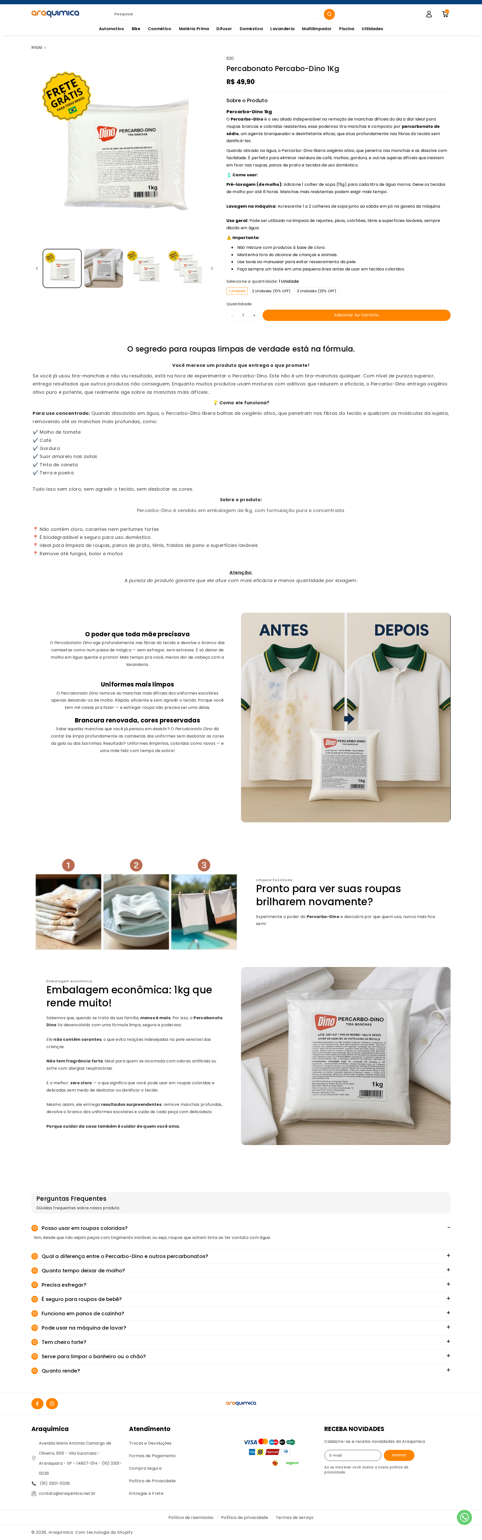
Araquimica (50, 1429)
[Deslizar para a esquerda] (36, 268)
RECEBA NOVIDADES (354, 1429)
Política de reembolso (190, 1517)
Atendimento (149, 1429)
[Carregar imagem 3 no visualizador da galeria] (145, 268)
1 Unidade (238, 291)
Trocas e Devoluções (150, 1443)
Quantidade (239, 304)
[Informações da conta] (429, 14)
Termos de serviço (295, 1517)
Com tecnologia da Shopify (104, 1532)
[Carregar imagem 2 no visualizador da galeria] (103, 268)
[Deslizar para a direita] (212, 268)
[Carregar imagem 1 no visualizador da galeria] (62, 268)
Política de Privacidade (152, 1481)
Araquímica (60, 1532)
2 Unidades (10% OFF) (272, 291)
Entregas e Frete (146, 1493)
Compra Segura (145, 1468)
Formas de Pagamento (152, 1456)
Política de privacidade (244, 1517)
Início (36, 47)
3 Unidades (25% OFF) (318, 291)
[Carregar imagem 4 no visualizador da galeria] (186, 268)
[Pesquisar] (329, 14)
